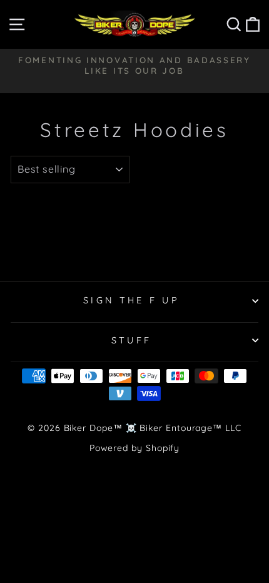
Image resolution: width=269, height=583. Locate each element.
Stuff (131, 340)
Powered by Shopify (134, 448)
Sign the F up (131, 300)
